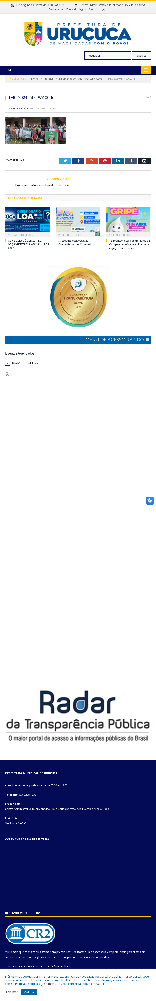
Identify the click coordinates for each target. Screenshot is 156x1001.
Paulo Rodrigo (19, 108)
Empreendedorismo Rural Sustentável (43, 185)
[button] (114, 340)
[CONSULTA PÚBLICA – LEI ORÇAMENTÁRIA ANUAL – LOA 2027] (27, 221)
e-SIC (23, 823)
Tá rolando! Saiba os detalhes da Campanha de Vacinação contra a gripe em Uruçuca (129, 244)
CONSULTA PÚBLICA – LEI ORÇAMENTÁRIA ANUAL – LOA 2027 (29, 244)
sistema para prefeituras (55, 952)
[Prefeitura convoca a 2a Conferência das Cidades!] (78, 221)
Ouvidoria (11, 823)
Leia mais (48, 984)
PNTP (22, 966)
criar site (30, 952)
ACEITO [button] (29, 991)
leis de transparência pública (70, 957)
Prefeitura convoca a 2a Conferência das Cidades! (74, 242)
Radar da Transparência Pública (50, 966)
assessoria (100, 952)
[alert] (78, 363)
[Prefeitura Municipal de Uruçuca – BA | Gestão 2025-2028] (78, 33)
